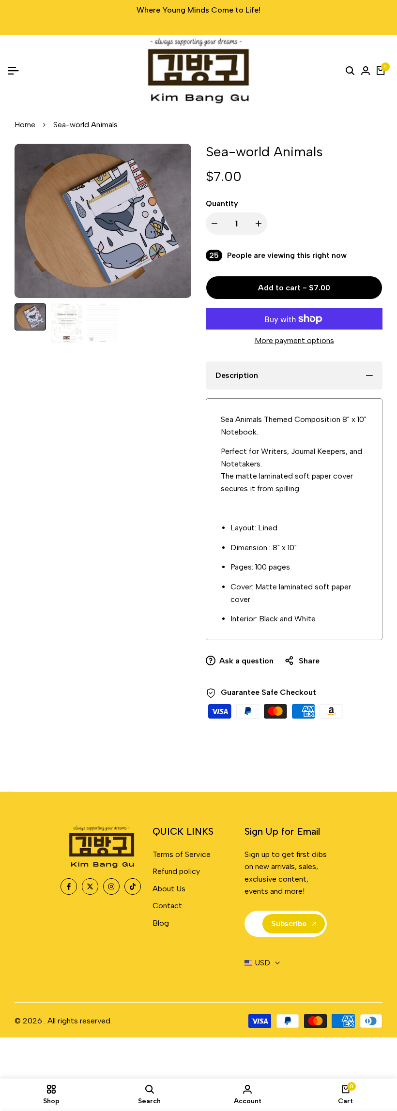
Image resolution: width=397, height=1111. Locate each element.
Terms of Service (182, 854)
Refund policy (176, 871)
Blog (161, 923)
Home (25, 124)
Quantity (222, 203)
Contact (167, 905)
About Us (169, 888)
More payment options (294, 340)
